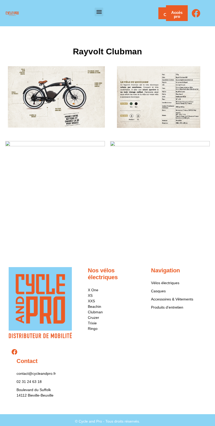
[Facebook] (196, 13)
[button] (99, 12)
